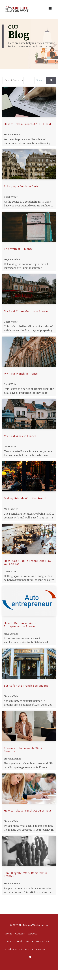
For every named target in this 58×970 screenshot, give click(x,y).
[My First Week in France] (29, 414)
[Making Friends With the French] (29, 476)
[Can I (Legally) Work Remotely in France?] (29, 851)
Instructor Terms (35, 949)
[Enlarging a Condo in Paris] (29, 164)
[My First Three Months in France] (29, 289)
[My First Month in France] (29, 352)
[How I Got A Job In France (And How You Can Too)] (29, 539)
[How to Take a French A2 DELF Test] (29, 102)
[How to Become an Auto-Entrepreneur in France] (29, 601)
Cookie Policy (13, 949)
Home (8, 933)
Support (32, 933)
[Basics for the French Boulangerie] (29, 664)
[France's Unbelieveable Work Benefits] (29, 726)
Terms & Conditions (17, 941)
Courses (20, 933)
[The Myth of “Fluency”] (29, 227)
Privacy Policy (40, 941)
